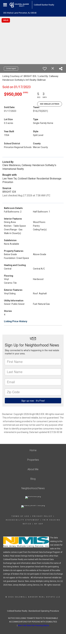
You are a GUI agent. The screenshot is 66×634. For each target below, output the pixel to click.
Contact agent (11, 68)
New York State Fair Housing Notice (33, 625)
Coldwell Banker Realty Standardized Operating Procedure (33, 611)
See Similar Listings (49, 104)
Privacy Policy (42, 516)
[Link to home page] (21, 5)
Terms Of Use (20, 516)
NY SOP (38, 524)
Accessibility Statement (23, 520)
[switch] (45, 69)
